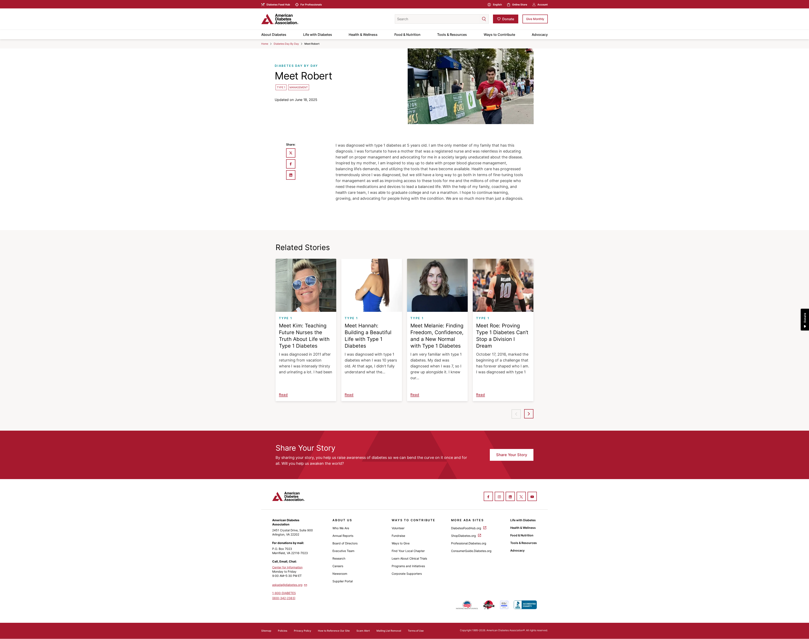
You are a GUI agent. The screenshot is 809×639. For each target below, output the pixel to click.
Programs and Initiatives (408, 566)
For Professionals (311, 4)
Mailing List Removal (388, 630)
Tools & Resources (452, 34)
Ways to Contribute (499, 34)
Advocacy (540, 34)
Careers (337, 566)
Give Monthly (535, 19)
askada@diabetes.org (287, 585)
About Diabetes (273, 34)
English (497, 4)
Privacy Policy (302, 630)
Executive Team (343, 551)
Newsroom (339, 573)
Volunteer (398, 528)
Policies (282, 630)
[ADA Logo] (295, 19)
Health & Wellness (363, 34)
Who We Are (340, 528)
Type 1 (281, 87)
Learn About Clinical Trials (409, 558)
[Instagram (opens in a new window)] (499, 496)
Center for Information (287, 567)
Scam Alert (363, 630)
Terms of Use (416, 630)
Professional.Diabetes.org (468, 543)
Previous (516, 414)
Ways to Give (401, 543)
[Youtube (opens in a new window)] (532, 496)
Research (338, 558)
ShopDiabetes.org (464, 535)
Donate (508, 19)
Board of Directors (345, 543)
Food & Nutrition (407, 34)
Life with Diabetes (317, 34)
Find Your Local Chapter (408, 551)
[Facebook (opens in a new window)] (488, 496)
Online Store (519, 4)
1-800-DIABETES (284, 593)
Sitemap (266, 630)
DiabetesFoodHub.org (466, 528)
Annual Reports (342, 535)
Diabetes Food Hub (278, 4)
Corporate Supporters (407, 573)
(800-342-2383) (283, 598)
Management (298, 87)
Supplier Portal (342, 581)
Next (528, 413)
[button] (475, 19)
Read (283, 395)
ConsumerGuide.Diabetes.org (471, 551)
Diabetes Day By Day (286, 43)
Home (264, 43)
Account (542, 4)
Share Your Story (511, 455)
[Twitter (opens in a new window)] (521, 496)
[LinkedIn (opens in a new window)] (510, 496)
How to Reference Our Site (334, 630)
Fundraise (398, 535)
